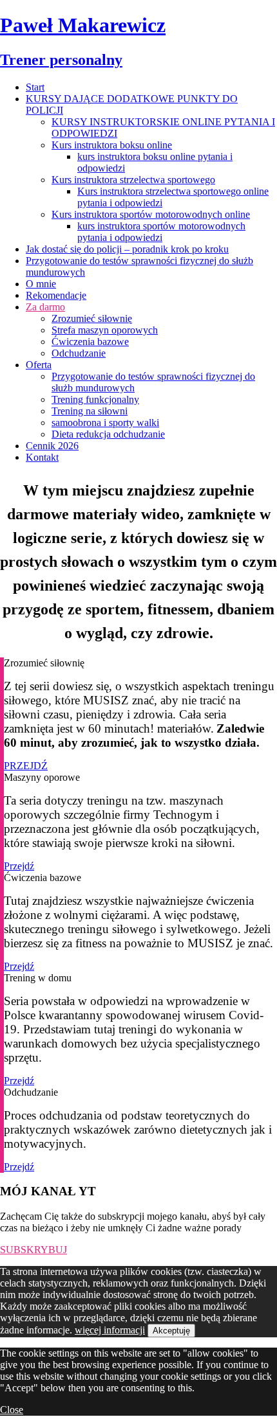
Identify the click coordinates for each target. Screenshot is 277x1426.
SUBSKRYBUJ (33, 1249)
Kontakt (42, 457)
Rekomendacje (56, 295)
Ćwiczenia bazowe (90, 341)
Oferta (39, 364)
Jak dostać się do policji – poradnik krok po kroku (127, 249)
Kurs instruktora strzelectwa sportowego (133, 179)
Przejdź (19, 865)
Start (35, 87)
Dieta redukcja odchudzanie (108, 434)
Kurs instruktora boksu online (112, 144)
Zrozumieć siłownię (92, 318)
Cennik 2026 (52, 445)
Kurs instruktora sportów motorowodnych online (151, 214)
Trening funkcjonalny (95, 399)
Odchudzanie (79, 353)
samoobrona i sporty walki (105, 422)
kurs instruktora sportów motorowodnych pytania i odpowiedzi (161, 231)
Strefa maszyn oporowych (105, 330)
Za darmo (45, 306)
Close (11, 1409)
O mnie (41, 283)
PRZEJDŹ (26, 765)
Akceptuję (171, 1330)
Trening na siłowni (90, 411)
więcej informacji (110, 1329)
